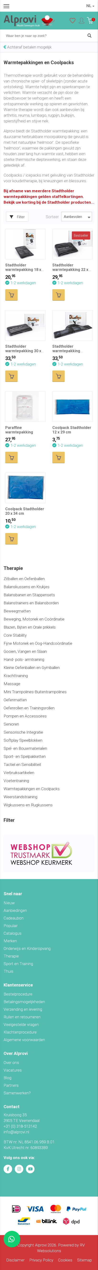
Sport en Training (18, 963)
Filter (21, 217)
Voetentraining (16, 780)
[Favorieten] (72, 21)
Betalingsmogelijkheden (24, 1001)
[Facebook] (8, 1169)
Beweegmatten (17, 611)
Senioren (11, 724)
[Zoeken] (89, 36)
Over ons (11, 1062)
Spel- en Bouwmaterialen (25, 748)
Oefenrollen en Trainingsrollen (29, 708)
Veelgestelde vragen (21, 1024)
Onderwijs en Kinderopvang (27, 948)
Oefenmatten (15, 700)
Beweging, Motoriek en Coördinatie (34, 619)
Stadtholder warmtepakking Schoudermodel (66, 351)
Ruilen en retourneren (22, 1017)
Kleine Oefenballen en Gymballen (32, 667)
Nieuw (9, 902)
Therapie (11, 956)
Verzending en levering (23, 1009)
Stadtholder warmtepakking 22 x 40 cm (70, 269)
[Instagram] (19, 1169)
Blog (7, 1077)
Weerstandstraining (20, 796)
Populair (11, 925)
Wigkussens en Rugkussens (28, 805)
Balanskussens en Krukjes (26, 586)
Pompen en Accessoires (25, 716)
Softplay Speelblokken (23, 740)
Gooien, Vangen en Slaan (25, 651)
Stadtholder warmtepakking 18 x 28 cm (23, 269)
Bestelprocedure (18, 994)
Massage (12, 683)
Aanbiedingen (15, 910)
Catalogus (12, 933)
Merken (10, 940)
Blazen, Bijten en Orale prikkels (30, 627)
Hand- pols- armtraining (24, 659)
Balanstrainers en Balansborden (31, 603)
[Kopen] (11, 295)
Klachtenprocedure (20, 1032)
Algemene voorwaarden (24, 1039)
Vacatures (13, 1070)
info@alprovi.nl (16, 1132)
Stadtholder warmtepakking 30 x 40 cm (23, 351)
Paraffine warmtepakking (19, 429)
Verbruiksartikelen (19, 772)
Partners (11, 1085)
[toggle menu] (6, 6)
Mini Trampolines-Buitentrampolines (35, 691)
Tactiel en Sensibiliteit (22, 764)
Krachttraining (16, 675)
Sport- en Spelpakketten (25, 756)
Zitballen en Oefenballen (24, 578)
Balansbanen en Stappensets (29, 594)
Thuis (8, 971)
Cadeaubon (14, 918)
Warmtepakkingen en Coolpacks (32, 788)
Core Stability (15, 635)
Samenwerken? (17, 1093)
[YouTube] (30, 1169)
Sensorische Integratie (23, 732)
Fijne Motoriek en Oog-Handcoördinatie (38, 643)
